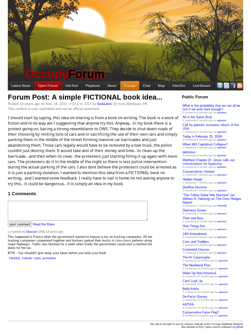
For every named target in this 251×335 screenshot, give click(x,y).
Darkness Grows (194, 210)
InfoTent (71, 86)
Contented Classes (196, 249)
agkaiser (221, 112)
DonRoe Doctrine (195, 187)
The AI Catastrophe (196, 257)
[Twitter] (219, 85)
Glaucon (31, 231)
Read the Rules (44, 224)
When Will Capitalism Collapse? (205, 144)
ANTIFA (188, 304)
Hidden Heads (192, 179)
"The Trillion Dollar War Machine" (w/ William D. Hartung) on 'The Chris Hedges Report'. (212, 198)
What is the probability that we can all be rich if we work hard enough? (211, 107)
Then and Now (193, 218)
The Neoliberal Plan (196, 265)
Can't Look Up (192, 281)
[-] (9, 232)
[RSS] (239, 85)
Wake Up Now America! (199, 273)
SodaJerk (104, 104)
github (239, 326)
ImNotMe (222, 205)
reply (37, 258)
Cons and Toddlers (196, 242)
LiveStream (202, 86)
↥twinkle (14, 258)
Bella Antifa (191, 289)
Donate (129, 86)
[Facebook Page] (232, 85)
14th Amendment (195, 234)
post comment (20, 224)
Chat (146, 86)
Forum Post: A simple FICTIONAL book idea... (85, 97)
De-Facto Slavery (195, 296)
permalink (49, 258)
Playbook (93, 86)
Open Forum (48, 86)
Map (161, 86)
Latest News (20, 86)
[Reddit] (226, 85)
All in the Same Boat (197, 117)
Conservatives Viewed (198, 171)
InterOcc (179, 86)
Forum (65, 73)
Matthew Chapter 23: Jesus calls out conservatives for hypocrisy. (209, 162)
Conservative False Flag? (201, 312)
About (111, 86)
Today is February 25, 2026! (202, 136)
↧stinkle (27, 258)
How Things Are (194, 226)
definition (189, 152)
